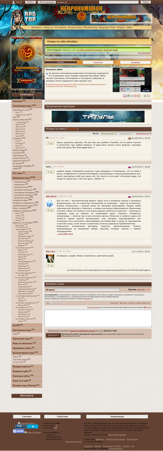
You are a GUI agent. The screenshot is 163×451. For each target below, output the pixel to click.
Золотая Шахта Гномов (115, 439)
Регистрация (47, 2)
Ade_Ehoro (51, 196)
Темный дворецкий (25, 261)
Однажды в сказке (25, 291)
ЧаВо (129, 27)
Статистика (98, 62)
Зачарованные (23, 287)
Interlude (19, 143)
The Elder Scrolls (24, 310)
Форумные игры (70, 86)
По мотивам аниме (23, 248)
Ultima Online (19, 158)
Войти (30, 2)
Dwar (17, 112)
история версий (115, 449)
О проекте (88, 446)
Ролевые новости (21, 366)
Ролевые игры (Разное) (25, 385)
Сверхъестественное (26, 289)
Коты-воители (23, 243)
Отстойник (60, 27)
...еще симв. (65, 234)
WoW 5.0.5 (19, 131)
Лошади (19, 218)
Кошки (18, 220)
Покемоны (22, 266)
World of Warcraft (20, 120)
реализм (50, 84)
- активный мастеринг (23, 190)
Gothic (16, 357)
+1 (51, 143)
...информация (21, 122)
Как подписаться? (144, 53)
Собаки (18, 216)
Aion (15, 117)
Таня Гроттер (23, 238)
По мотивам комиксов (24, 319)
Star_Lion (50, 251)
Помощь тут (88, 299)
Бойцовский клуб (22, 115)
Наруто (21, 250)
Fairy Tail (21, 252)
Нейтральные (125, 134)
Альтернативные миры (23, 206)
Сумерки (21, 234)
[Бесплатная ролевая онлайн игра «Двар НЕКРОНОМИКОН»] (121, 22)
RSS (132, 446)
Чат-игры (17, 173)
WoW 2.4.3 (19, 124)
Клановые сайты (21, 376)
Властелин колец (24, 236)
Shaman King (23, 271)
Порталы (17, 101)
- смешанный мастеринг (24, 192)
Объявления (90, 27)
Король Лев (22, 305)
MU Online (17, 153)
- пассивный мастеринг (23, 195)
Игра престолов (24, 294)
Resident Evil (23, 316)
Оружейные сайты (22, 348)
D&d (15, 334)
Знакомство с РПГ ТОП (112, 446)
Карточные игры (21, 338)
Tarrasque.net (132, 439)
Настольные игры (22, 330)
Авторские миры (20, 200)
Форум (121, 27)
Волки (18, 213)
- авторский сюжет (21, 198)
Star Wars (21, 275)
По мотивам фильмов (24, 273)
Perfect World (19, 150)
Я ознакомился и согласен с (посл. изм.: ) (82, 331)
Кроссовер (20, 225)
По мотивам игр (22, 307)
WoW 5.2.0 (19, 134)
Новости (48, 27)
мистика (67, 84)
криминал (59, 84)
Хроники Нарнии (24, 241)
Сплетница (22, 280)
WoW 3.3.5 (19, 127)
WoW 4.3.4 (19, 129)
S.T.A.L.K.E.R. (18, 362)
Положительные (107, 134)
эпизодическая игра (97, 84)
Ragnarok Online (20, 161)
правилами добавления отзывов (82, 331)
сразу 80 (19, 136)
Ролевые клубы (21, 371)
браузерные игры (21, 110)
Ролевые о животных (22, 211)
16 (66, 2)
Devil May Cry (23, 314)
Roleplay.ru (100, 439)
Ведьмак (21, 245)
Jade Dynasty (18, 156)
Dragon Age (22, 312)
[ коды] (147, 307)
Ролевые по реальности (23, 203)
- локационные (19, 182)
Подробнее (135, 62)
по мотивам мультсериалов (26, 296)
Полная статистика (74, 442)
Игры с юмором (20, 208)
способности (83, 84)
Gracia (18, 146)
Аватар (20, 300)
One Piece (21, 264)
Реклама (126, 446)
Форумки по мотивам (22, 223)
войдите (140, 289)
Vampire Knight (24, 255)
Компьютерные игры (23, 353)
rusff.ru (74, 84)
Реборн (21, 257)
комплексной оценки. (117, 435)
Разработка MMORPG (22, 166)
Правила (97, 446)
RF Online (17, 163)
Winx (20, 298)
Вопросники (75, 27)
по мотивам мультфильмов (26, 303)
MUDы (15, 169)
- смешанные (19, 184)
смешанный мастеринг (54, 86)
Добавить (36, 27)
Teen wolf (21, 284)
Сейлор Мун (22, 268)
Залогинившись (93, 307)
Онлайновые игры (22, 106)
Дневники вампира (25, 282)
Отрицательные (142, 134)
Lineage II (17, 138)
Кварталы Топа (107, 27)
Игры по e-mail (20, 380)
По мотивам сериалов (24, 277)
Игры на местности (22, 343)
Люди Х (21, 321)
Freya (18, 141)
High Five (19, 148)
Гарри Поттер (23, 232)
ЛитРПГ (16, 325)
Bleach (20, 259)
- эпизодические (20, 187)
